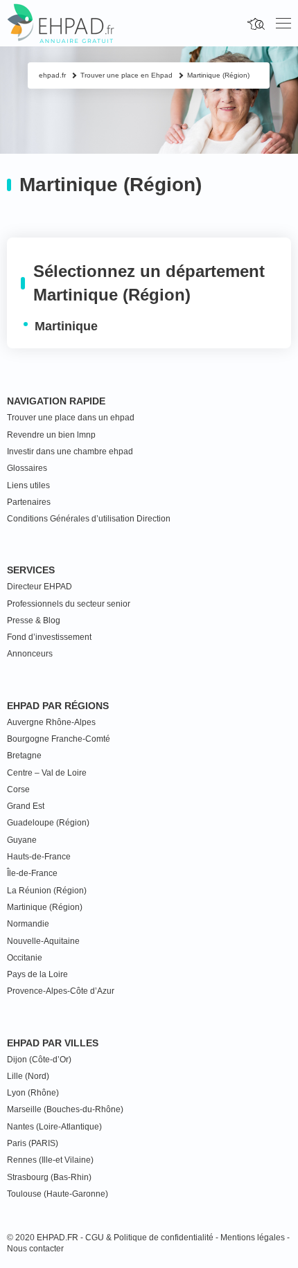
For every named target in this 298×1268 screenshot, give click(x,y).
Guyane (22, 840)
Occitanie (24, 958)
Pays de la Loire (37, 974)
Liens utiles (28, 485)
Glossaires (27, 468)
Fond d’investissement (49, 637)
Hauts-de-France (39, 856)
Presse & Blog (33, 620)
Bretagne (24, 755)
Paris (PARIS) (32, 1143)
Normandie (28, 924)
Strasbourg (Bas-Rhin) (49, 1177)
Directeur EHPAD (39, 586)
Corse (18, 789)
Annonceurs (30, 654)
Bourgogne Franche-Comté (58, 739)
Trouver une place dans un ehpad (70, 417)
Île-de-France (32, 873)
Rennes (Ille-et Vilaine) (50, 1160)
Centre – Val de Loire (47, 773)
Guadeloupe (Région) (48, 823)
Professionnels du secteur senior (68, 604)
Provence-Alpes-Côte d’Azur (60, 991)
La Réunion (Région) (47, 890)
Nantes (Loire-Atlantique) (54, 1127)
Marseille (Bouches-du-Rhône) (65, 1109)
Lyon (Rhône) (33, 1093)
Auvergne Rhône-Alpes (51, 722)
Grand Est (25, 806)
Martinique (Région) (44, 907)
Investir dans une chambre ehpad (70, 451)
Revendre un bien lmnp (51, 435)
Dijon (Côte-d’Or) (39, 1059)
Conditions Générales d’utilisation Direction (88, 519)
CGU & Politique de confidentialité (149, 1237)
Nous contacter (35, 1248)
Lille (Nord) (28, 1076)
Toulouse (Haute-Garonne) (57, 1194)
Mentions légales (252, 1237)
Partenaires (29, 502)
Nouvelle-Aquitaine (43, 941)
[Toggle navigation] (283, 23)
